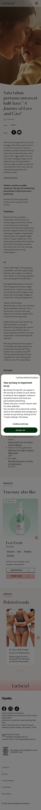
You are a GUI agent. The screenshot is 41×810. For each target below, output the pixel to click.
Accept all (20, 430)
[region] (20, 405)
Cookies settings (20, 424)
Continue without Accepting (27, 377)
